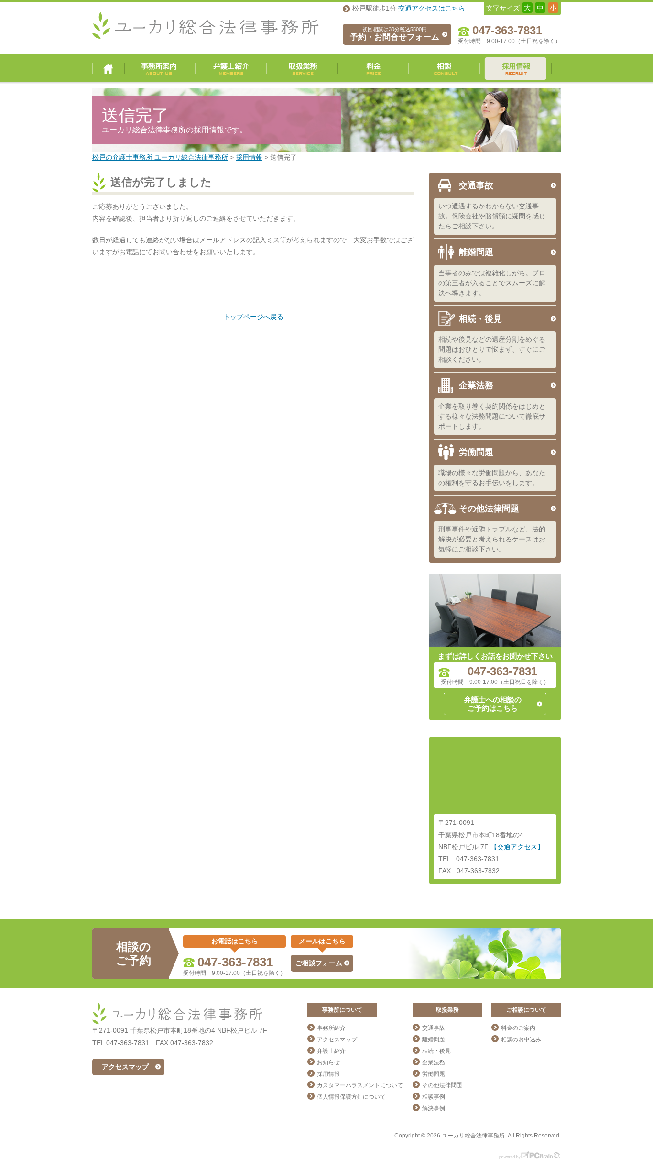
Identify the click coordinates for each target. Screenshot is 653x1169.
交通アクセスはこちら (431, 8)
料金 (373, 68)
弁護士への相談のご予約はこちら (493, 703)
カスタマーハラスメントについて (360, 1085)
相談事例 (433, 1096)
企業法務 (476, 385)
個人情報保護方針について (351, 1096)
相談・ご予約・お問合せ (444, 68)
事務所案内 (160, 68)
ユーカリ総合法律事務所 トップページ (108, 68)
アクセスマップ (125, 1067)
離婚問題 (476, 252)
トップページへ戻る (253, 317)
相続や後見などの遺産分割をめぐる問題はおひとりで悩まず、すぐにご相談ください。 (491, 349)
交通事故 (476, 185)
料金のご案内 (518, 1028)
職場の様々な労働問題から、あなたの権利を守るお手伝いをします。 (491, 478)
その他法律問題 (489, 508)
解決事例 (433, 1108)
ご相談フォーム (318, 963)
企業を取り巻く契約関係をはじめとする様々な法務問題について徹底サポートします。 (491, 416)
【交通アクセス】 (517, 847)
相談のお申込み (521, 1039)
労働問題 (476, 452)
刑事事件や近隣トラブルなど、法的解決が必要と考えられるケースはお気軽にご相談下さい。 (491, 539)
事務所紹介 (331, 1028)
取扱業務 (302, 68)
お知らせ (328, 1062)
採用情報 (516, 68)
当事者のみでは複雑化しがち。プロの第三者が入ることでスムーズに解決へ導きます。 (491, 283)
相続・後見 (480, 319)
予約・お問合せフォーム (394, 34)
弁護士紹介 (231, 68)
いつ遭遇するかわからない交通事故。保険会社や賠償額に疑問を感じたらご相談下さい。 (491, 216)
